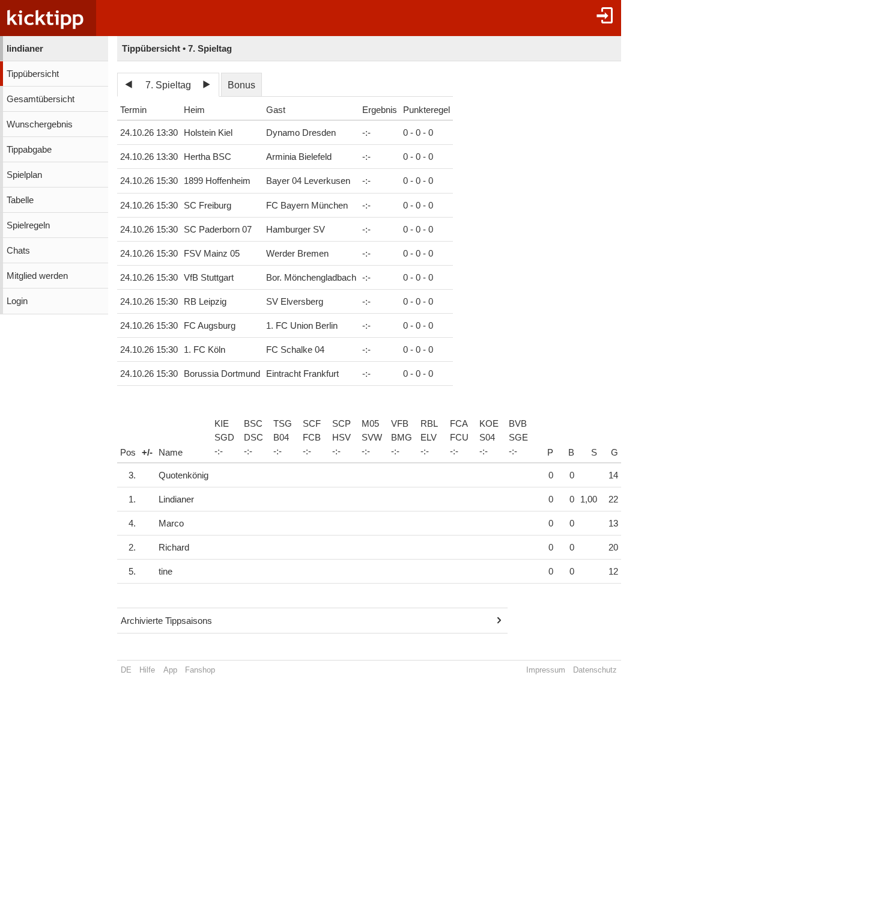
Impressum (545, 669)
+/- (147, 452)
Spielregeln (28, 225)
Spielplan (24, 175)
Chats (18, 250)
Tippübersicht (33, 74)
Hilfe (147, 669)
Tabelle (20, 200)
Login (17, 301)
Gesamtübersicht (40, 99)
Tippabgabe (29, 149)
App (170, 669)
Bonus (241, 85)
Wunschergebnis (40, 124)
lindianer (25, 48)
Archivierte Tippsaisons (166, 621)
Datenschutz (595, 669)
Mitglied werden (37, 276)
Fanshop (200, 669)
